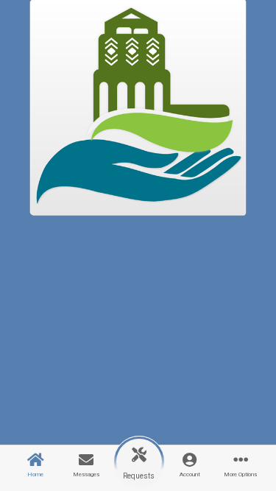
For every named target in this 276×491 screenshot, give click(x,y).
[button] (139, 462)
